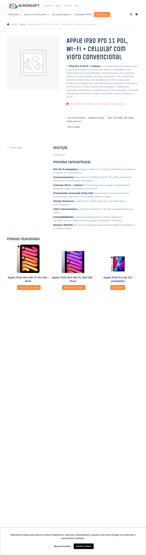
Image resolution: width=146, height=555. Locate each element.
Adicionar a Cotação (28, 287)
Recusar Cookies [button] (62, 546)
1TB (114, 118)
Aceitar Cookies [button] (83, 546)
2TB (125, 118)
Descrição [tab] (16, 147)
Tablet (22, 24)
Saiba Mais (118, 287)
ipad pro (77, 121)
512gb (130, 118)
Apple (69, 121)
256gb (120, 118)
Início (14, 24)
